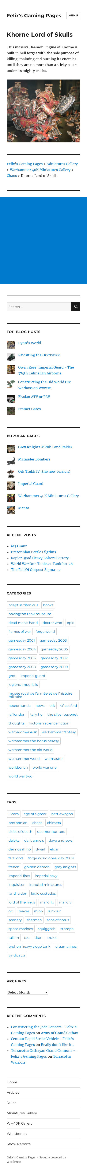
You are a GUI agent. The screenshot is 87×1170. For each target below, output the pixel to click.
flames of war (19, 632)
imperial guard (32, 676)
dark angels (34, 840)
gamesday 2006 (22, 658)
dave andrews (60, 840)
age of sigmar (35, 814)
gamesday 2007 (54, 658)
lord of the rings (21, 902)
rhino (38, 911)
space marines (20, 929)
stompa (66, 929)
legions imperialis (23, 685)
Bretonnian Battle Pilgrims (33, 552)
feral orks (15, 858)
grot (12, 676)
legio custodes (43, 893)
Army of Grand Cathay (59, 1033)
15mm (13, 814)
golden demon (37, 867)
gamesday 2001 (21, 640)
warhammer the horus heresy (33, 741)
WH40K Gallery (20, 1123)
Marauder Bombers (34, 459)
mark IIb (47, 902)
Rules (11, 1103)
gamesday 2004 (22, 649)
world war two (20, 776)
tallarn (13, 938)
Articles (13, 1092)
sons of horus (58, 920)
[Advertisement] (43, 240)
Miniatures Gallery (22, 1113)
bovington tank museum (29, 614)
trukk (52, 938)
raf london (16, 714)
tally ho (36, 714)
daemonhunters (51, 832)
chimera (54, 823)
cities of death (20, 832)
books (48, 605)
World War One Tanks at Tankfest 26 (42, 564)
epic (70, 623)
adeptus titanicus (23, 605)
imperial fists (19, 876)
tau (27, 938)
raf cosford (68, 706)
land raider (17, 893)
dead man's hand (23, 623)
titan (38, 938)
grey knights (65, 867)
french (13, 867)
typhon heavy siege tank (29, 946)
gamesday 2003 (53, 640)
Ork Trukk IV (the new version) (44, 471)
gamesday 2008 (22, 667)
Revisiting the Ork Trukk (39, 355)
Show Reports (19, 1144)
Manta (23, 508)
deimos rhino (19, 849)
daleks (13, 840)
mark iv (65, 902)
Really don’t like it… (57, 1045)
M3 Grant (19, 546)
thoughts (16, 723)
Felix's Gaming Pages (34, 16)
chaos (37, 823)
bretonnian (17, 823)
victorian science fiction (49, 723)
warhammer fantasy (59, 732)
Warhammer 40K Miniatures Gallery (48, 496)
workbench (18, 767)
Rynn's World (29, 343)
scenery (15, 920)
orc (11, 911)
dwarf (40, 849)
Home (12, 1082)
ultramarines (66, 946)
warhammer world (24, 759)
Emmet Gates (29, 409)
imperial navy (46, 876)
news (40, 706)
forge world (45, 632)
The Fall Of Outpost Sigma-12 (36, 570)
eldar (54, 849)
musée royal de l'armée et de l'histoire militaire (40, 695)
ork (52, 706)
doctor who (52, 623)
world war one (45, 767)
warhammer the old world (30, 750)
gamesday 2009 (54, 667)
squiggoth (47, 929)
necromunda (19, 706)
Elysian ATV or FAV (34, 397)
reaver (24, 911)
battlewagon (62, 814)
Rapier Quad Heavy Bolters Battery (40, 558)
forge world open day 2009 (51, 858)
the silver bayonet (62, 714)
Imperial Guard (30, 484)
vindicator (16, 955)
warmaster (54, 759)
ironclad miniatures (45, 885)
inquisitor (16, 885)
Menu (73, 15)
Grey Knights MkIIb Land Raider (45, 447)
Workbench (17, 1134)
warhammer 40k (22, 732)
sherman (34, 920)
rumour (54, 911)
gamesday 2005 (54, 649)
